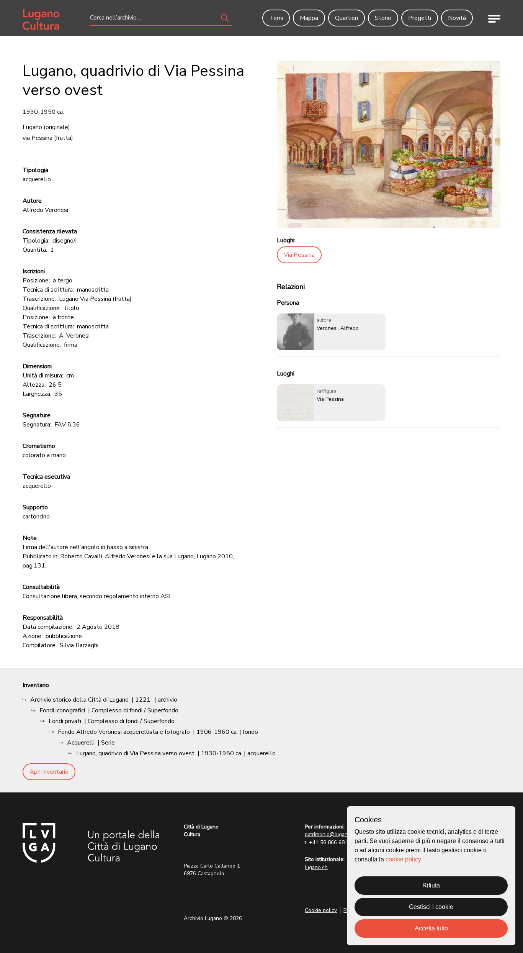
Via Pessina (299, 255)
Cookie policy (321, 910)
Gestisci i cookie (431, 907)
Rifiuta (431, 885)
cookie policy (403, 859)
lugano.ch (316, 867)
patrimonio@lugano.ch (331, 834)
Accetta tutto (431, 928)
